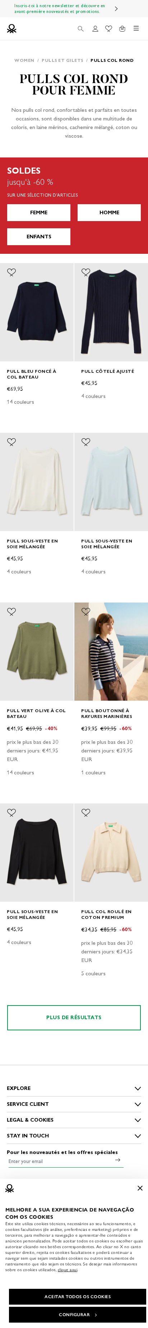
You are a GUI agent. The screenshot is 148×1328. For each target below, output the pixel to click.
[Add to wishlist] (11, 272)
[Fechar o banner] (140, 1188)
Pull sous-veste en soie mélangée (32, 543)
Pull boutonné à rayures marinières (106, 713)
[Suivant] (116, 8)
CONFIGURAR (74, 1314)
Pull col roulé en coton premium (106, 914)
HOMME (109, 213)
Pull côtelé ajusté (107, 371)
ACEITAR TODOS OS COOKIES (78, 1296)
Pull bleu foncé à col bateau (31, 374)
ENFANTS (39, 237)
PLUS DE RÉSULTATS (74, 1018)
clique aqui (68, 1269)
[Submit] (118, 1160)
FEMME (38, 213)
